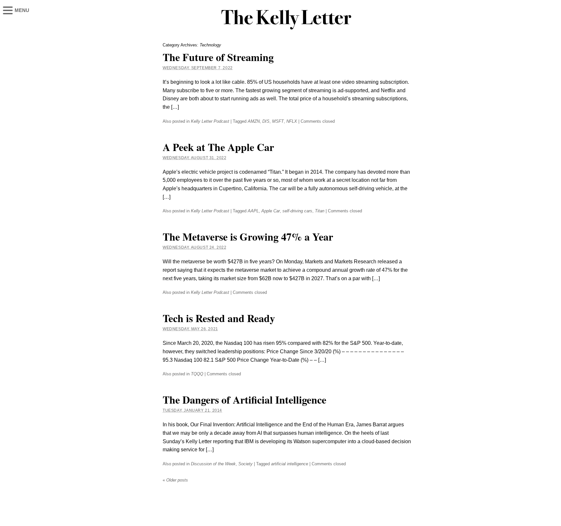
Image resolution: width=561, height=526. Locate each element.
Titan (319, 210)
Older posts (175, 480)
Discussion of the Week (213, 463)
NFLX (291, 121)
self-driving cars (297, 210)
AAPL (253, 210)
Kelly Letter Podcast (210, 121)
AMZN (254, 121)
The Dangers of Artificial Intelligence (244, 399)
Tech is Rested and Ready (219, 318)
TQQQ (197, 373)
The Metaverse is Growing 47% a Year (248, 236)
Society (245, 463)
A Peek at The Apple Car (218, 147)
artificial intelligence (289, 463)
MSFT (278, 121)
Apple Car (270, 210)
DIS (265, 121)
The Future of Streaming (218, 57)
